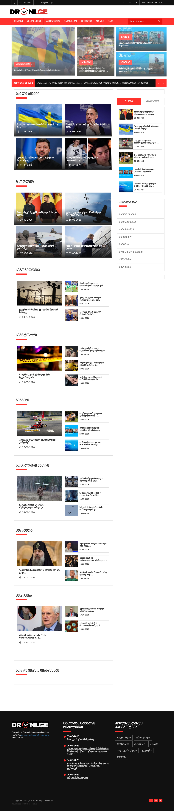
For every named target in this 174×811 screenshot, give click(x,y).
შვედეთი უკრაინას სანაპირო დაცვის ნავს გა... (146, 127)
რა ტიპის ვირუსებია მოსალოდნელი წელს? (90, 624)
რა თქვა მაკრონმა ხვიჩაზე (80, 739)
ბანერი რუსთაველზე (77, 777)
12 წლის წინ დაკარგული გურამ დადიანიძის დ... (82, 159)
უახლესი (129, 101)
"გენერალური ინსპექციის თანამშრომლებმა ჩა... (91, 378)
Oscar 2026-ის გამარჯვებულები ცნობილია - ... (93, 559)
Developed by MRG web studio (25, 804)
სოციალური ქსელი (131, 252)
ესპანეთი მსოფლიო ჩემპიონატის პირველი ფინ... (92, 284)
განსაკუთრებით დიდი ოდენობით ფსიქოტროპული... (93, 349)
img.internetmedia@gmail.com (35, 735)
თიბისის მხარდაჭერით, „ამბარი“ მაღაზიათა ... (90, 429)
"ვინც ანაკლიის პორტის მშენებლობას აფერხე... (90, 299)
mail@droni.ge (47, 3)
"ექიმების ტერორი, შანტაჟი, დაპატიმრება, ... (92, 610)
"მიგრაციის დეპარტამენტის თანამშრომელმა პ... (92, 364)
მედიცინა (125, 267)
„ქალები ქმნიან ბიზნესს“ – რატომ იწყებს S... (91, 313)
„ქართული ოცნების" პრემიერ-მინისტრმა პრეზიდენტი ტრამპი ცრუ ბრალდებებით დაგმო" (87, 751)
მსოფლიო (86, 21)
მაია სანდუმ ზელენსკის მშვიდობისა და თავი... (144, 113)
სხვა (110, 21)
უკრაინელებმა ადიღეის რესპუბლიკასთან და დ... (32, 506)
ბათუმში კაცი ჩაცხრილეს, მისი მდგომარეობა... (34, 376)
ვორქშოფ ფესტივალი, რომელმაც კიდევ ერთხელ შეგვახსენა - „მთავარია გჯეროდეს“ (88, 766)
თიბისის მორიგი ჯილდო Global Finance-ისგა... (90, 443)
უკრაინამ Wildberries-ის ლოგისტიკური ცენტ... (90, 494)
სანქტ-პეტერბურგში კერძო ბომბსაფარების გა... (91, 508)
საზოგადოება (53, 21)
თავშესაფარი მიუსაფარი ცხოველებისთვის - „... (91, 414)
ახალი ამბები (34, 21)
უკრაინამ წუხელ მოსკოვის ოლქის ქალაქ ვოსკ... (91, 479)
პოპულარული (152, 101)
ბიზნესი (100, 21)
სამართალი (70, 21)
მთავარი (18, 21)
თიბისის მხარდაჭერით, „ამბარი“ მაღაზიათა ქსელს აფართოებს (70, 83)
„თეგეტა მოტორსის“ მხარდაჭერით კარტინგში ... (146, 141)
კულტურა (125, 259)
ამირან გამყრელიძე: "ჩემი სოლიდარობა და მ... (32, 636)
